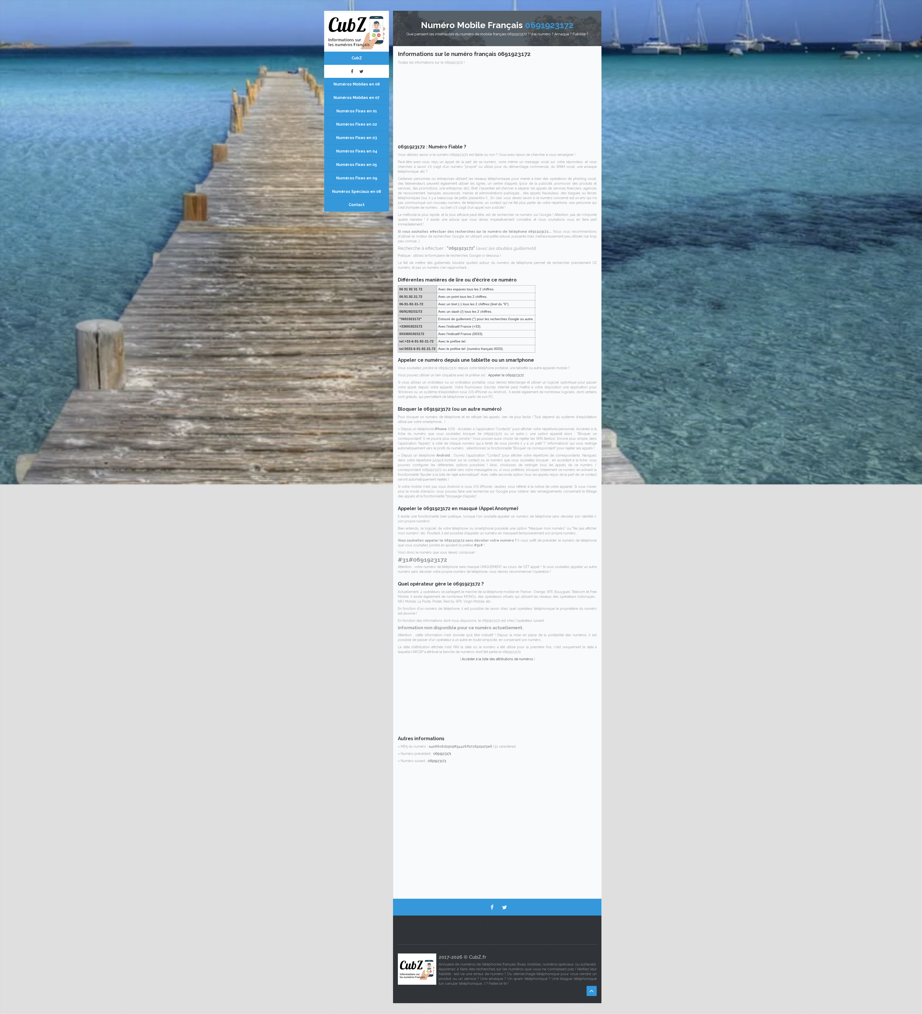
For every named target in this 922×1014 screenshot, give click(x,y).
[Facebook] (352, 71)
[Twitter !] (504, 907)
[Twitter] (361, 71)
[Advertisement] (497, 105)
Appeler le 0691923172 (506, 375)
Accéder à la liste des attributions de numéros (497, 659)
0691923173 (437, 761)
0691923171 (442, 754)
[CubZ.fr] (357, 30)
